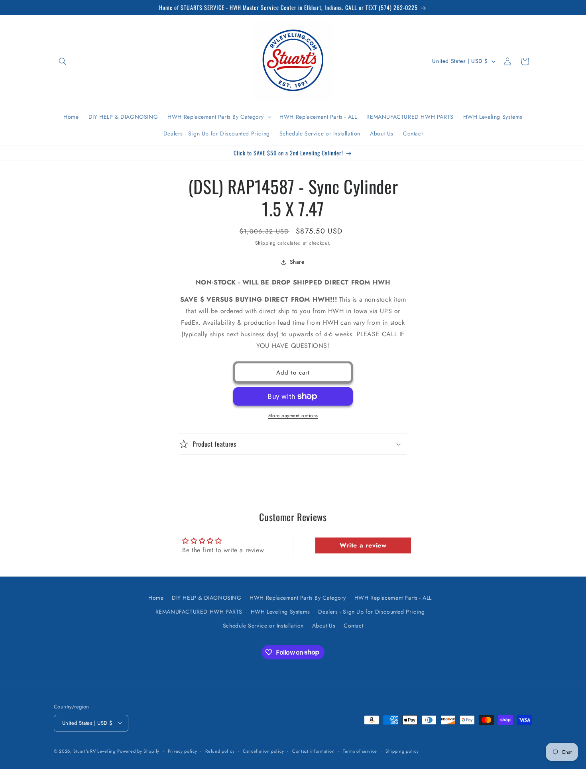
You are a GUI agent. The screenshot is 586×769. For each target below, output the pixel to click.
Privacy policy (182, 750)
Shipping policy (402, 750)
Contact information (313, 750)
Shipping (265, 243)
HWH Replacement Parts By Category (298, 598)
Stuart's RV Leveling (94, 750)
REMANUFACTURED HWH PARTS (198, 612)
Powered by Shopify (138, 750)
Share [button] (297, 262)
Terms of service (360, 750)
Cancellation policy (263, 750)
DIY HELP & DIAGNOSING (207, 598)
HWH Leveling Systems (280, 612)
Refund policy (219, 750)
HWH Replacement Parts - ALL (393, 598)
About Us (324, 626)
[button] (62, 61)
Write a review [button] (363, 545)
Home (155, 598)
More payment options (293, 415)
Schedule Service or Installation (263, 626)
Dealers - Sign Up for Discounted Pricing (371, 612)
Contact (353, 626)
